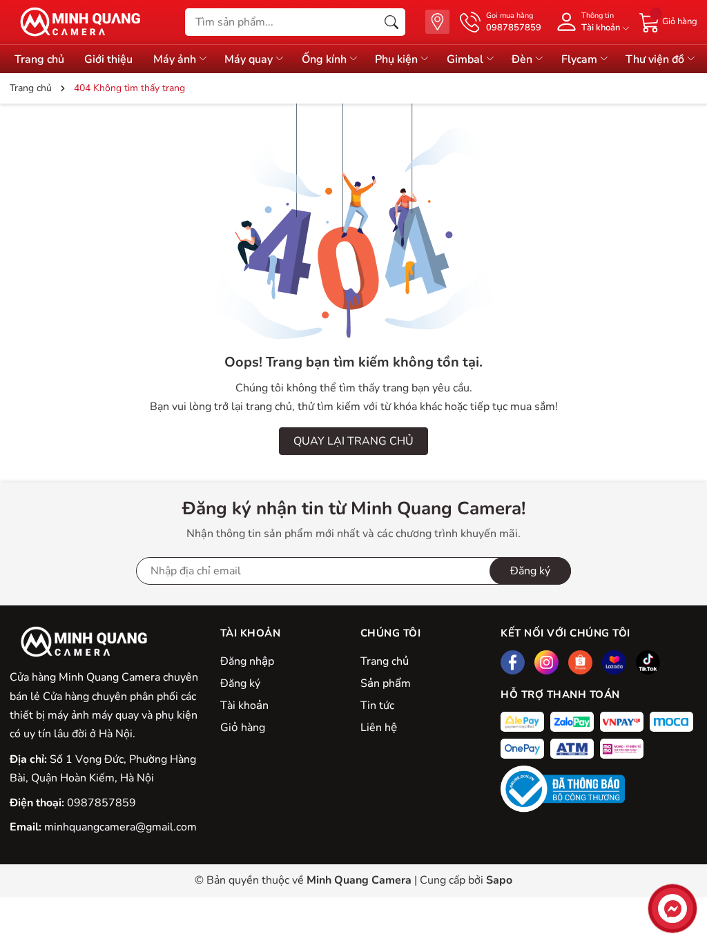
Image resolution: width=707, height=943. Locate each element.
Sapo (499, 880)
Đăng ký (530, 571)
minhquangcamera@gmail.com (120, 827)
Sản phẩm (385, 683)
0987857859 (101, 802)
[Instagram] (546, 662)
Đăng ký (240, 683)
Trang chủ (39, 59)
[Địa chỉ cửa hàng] (437, 22)
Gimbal (466, 59)
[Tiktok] (648, 662)
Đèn (523, 59)
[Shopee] (580, 662)
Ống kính (325, 59)
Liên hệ (378, 727)
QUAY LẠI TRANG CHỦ (353, 441)
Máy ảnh (176, 59)
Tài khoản (244, 705)
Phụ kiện (397, 59)
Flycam (580, 59)
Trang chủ (384, 661)
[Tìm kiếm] (391, 22)
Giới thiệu (108, 59)
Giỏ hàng (242, 727)
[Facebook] (513, 662)
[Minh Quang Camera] (75, 22)
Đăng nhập (247, 661)
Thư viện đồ (656, 59)
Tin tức (377, 705)
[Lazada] (614, 662)
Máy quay (249, 59)
